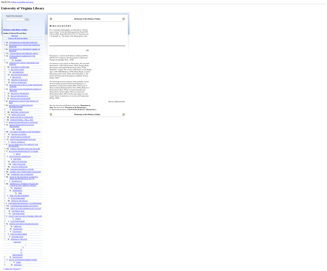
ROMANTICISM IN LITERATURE (21, 117)
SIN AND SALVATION (18, 134)
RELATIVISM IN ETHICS (19, 75)
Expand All (16, 269)
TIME (20, 193)
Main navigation (27, 2)
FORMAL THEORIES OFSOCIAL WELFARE (25, 149)
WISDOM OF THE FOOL (19, 239)
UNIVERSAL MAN (17, 211)
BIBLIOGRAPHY (17, 255)
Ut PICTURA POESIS (18, 221)
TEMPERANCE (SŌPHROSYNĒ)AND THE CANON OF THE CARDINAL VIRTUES (24, 184)
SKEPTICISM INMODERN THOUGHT (23, 139)
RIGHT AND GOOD (18, 115)
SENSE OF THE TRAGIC (19, 201)
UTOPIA (18, 219)
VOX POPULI (17, 232)
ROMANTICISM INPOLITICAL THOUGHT (23, 122)
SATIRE (18, 129)
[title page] (14, 36)
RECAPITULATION (17, 70)
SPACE (18, 154)
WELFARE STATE (17, 237)
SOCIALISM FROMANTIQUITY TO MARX (23, 151)
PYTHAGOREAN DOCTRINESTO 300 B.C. (24, 53)
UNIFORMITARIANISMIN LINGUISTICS (24, 206)
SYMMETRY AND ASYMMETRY (22, 174)
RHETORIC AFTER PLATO (20, 112)
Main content (17, 2)
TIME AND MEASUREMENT (19, 196)
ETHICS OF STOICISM (19, 162)
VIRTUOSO (17, 226)
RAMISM (18, 60)
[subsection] (17, 242)
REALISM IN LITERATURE (20, 67)
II (23, 247)
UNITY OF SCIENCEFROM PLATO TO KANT (25, 208)
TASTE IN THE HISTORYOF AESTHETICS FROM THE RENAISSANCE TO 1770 (24, 178)
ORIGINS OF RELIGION (19, 80)
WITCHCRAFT (17, 257)
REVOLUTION (17, 110)
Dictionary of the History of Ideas (15, 30)
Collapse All (8, 269)
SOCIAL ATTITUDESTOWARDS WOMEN (23, 260)
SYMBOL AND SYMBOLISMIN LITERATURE (25, 172)
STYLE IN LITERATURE (19, 167)
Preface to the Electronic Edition (18, 38)
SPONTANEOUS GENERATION (20, 156)
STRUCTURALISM (19, 164)
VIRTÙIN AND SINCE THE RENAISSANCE (23, 224)
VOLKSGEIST (17, 229)
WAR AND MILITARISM (18, 234)
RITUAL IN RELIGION (19, 82)
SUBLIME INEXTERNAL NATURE (22, 169)
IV (21, 252)
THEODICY (18, 188)
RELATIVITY (16, 77)
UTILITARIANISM (18, 214)
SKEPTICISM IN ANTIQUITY (21, 137)
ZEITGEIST (18, 265)
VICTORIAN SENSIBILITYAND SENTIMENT (25, 132)
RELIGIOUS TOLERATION (20, 93)
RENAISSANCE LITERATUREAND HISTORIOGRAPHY (21, 106)
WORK (18, 262)
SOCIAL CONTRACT (18, 142)
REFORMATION (18, 72)
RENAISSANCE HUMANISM (20, 99)
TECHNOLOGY (17, 181)
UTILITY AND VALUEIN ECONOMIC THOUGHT (25, 216)
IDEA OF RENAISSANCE (19, 96)
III (21, 249)
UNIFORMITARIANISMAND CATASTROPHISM (24, 203)
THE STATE (17, 159)
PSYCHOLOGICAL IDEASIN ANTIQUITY (23, 42)
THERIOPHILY (17, 191)
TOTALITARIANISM (18, 198)
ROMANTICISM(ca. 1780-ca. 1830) (21, 120)
